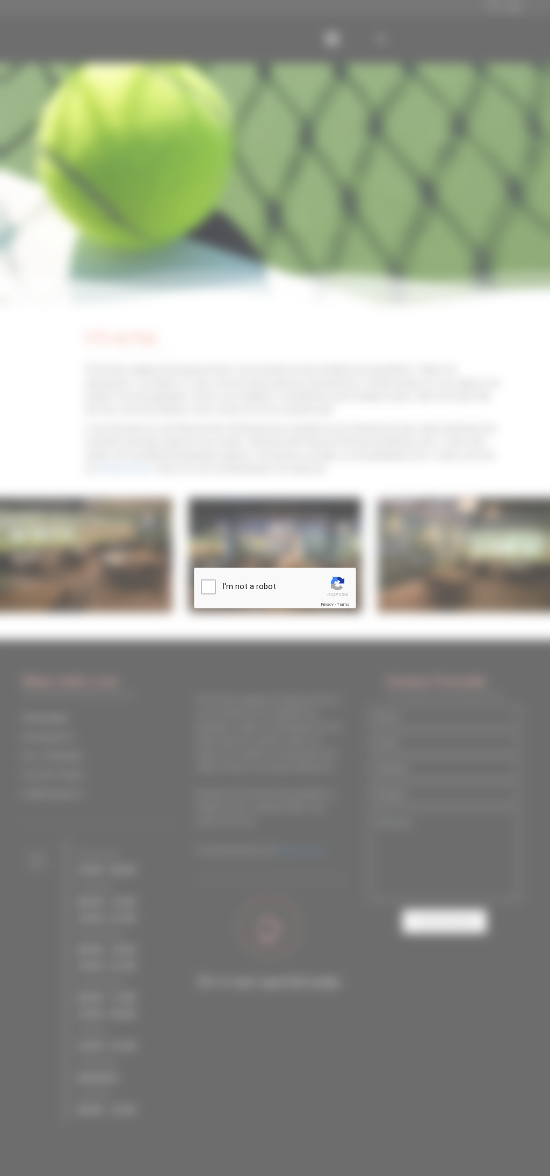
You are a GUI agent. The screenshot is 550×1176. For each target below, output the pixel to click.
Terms (343, 604)
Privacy (327, 604)
